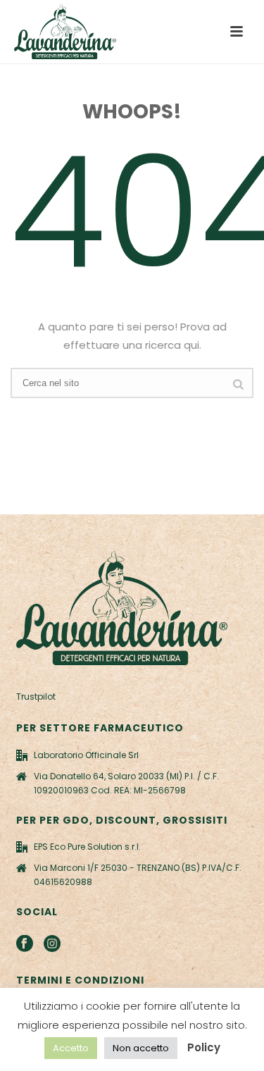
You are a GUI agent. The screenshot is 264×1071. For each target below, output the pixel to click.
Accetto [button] (71, 1048)
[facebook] (24, 944)
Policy (203, 1047)
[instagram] (52, 944)
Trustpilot (36, 696)
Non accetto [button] (141, 1048)
